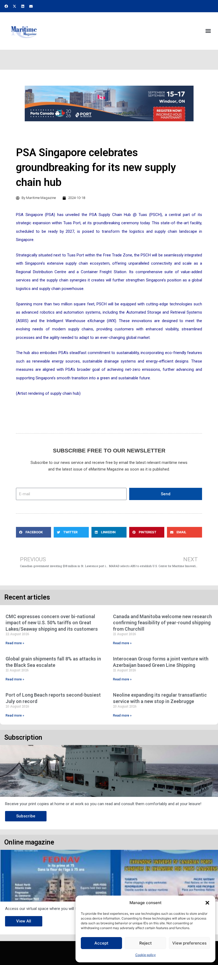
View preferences (189, 943)
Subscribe (25, 816)
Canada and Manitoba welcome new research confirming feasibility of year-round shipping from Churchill (162, 623)
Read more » (15, 643)
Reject (145, 943)
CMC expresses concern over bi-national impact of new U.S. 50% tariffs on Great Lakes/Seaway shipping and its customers (52, 623)
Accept (101, 943)
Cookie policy (145, 955)
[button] (207, 902)
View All (23, 921)
